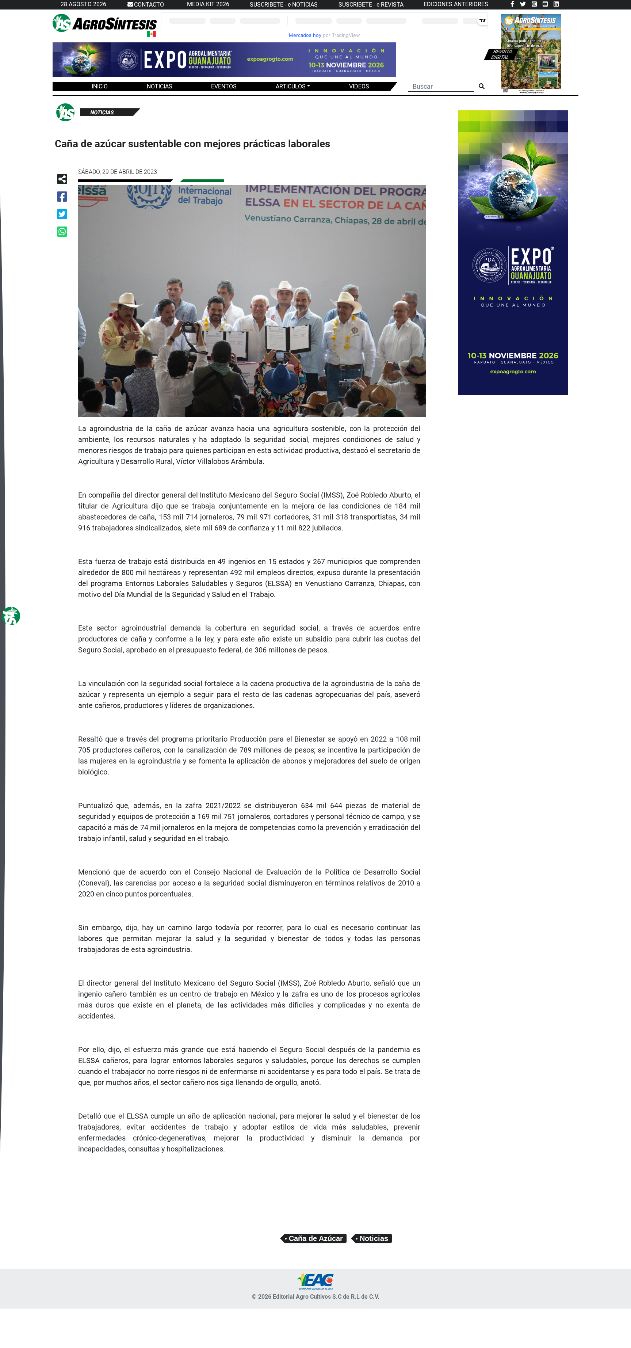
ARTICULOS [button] (291, 86)
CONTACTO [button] (149, 4)
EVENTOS (224, 86)
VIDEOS (359, 86)
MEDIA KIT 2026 (208, 4)
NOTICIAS (159, 86)
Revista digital (501, 54)
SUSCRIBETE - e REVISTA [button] (371, 4)
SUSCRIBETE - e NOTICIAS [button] (284, 4)
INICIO (100, 86)
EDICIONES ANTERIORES (456, 4)
